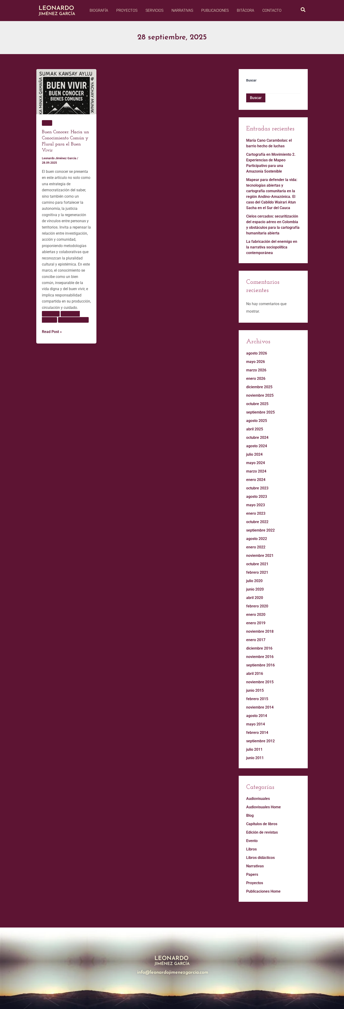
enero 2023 (255, 513)
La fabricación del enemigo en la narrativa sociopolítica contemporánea (271, 247)
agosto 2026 (256, 353)
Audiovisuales (258, 798)
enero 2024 (255, 479)
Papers (252, 874)
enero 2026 (255, 378)
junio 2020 (255, 589)
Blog (47, 123)
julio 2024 (254, 454)
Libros (251, 849)
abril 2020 (254, 597)
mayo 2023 (255, 505)
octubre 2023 (257, 488)
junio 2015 (255, 690)
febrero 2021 (257, 572)
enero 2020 (255, 614)
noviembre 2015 (260, 682)
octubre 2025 (257, 404)
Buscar (251, 80)
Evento (252, 841)
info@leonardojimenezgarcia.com (172, 972)
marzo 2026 (256, 370)
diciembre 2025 (259, 387)
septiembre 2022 (260, 530)
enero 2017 (255, 640)
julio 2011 (254, 749)
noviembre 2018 (260, 631)
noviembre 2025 (260, 395)
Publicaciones (215, 10)
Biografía (99, 10)
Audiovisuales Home (263, 807)
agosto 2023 (256, 496)
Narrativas (182, 10)
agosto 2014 (256, 715)
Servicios (154, 10)
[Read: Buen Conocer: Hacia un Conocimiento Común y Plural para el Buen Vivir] (66, 91)
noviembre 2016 (260, 656)
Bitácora (245, 10)
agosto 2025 (256, 420)
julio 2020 (254, 581)
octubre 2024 (257, 437)
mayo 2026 (255, 361)
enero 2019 (255, 623)
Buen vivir (51, 314)
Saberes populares (73, 320)
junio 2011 (255, 758)
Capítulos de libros (261, 824)
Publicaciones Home (263, 891)
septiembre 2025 (260, 412)
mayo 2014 (255, 724)
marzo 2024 (256, 471)
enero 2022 (255, 547)
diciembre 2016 (259, 648)
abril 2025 (254, 429)
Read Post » (52, 331)
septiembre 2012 (260, 741)
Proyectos (126, 10)
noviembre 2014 (260, 707)
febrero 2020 (257, 606)
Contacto (272, 10)
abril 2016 (254, 673)
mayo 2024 (255, 463)
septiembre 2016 (260, 665)
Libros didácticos (260, 857)
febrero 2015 (257, 699)
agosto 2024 (256, 446)
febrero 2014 (257, 732)
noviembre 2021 (260, 555)
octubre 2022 (257, 522)
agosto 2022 (256, 538)
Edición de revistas (262, 832)
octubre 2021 (257, 564)
